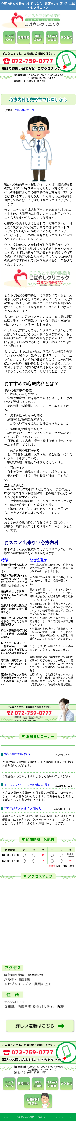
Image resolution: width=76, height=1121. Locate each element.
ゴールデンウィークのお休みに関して (28, 784)
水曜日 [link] (23, 792)
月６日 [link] (39, 792)
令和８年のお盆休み (16, 754)
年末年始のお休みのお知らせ (22, 808)
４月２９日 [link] (9, 792)
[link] (9, 792)
